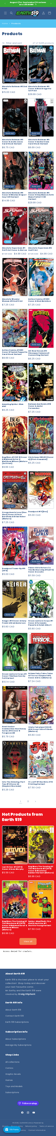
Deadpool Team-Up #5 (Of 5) (13, 569)
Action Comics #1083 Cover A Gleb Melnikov (39, 300)
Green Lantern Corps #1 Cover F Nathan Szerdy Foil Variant (14, 676)
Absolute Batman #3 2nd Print (14, 87)
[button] (5, 13)
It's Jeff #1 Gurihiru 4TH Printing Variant (40, 783)
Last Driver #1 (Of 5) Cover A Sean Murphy (13, 868)
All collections (12, 1062)
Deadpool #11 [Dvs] (38, 512)
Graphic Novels (13, 1074)
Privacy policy (17, 1126)
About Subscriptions (15, 1039)
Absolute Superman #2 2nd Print (40, 249)
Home (5, 23)
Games (9, 1080)
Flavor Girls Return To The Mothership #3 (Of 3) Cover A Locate (41, 570)
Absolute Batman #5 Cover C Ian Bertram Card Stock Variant (38, 142)
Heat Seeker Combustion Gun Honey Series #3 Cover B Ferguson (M (14, 730)
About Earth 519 (13, 1009)
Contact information (37, 1130)
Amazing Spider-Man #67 (13, 405)
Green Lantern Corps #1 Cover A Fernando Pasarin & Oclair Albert (40, 623)
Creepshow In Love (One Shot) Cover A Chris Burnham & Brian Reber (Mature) (14, 515)
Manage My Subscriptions (18, 1045)
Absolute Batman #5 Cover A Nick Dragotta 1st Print (39, 88)
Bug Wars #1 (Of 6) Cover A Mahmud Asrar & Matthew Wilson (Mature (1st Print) (14, 460)
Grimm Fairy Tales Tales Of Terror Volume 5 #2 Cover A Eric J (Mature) (40, 675)
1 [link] (20, 801)
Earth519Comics (26, 1123)
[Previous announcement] (5, 3)
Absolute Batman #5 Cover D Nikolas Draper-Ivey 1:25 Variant (14, 195)
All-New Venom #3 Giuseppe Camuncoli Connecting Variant (38, 353)
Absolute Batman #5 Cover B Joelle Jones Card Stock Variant (12, 142)
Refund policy (31, 1126)
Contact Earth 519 (14, 1015)
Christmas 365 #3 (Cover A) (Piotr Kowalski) (41, 458)
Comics (9, 1068)
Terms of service (46, 1126)
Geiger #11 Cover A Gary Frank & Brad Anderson (14, 622)
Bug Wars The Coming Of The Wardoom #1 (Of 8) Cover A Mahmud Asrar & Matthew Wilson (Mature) (14, 925)
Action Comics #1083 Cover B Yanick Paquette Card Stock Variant (15, 352)
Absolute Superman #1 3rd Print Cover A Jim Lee (14, 249)
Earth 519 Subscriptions (17, 1022)
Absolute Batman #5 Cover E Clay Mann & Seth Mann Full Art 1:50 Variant (41, 196)
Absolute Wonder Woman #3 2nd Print (12, 300)
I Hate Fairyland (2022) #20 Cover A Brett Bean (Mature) (40, 729)
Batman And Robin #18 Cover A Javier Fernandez (39, 406)
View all (28, 941)
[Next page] (35, 801)
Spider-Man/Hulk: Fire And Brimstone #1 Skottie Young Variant (39, 923)
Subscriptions (12, 1092)
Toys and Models (14, 1086)
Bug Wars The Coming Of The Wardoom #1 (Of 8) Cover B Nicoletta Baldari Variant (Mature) (41, 870)
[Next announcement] (51, 3)
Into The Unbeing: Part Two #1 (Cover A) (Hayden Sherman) (13, 784)
